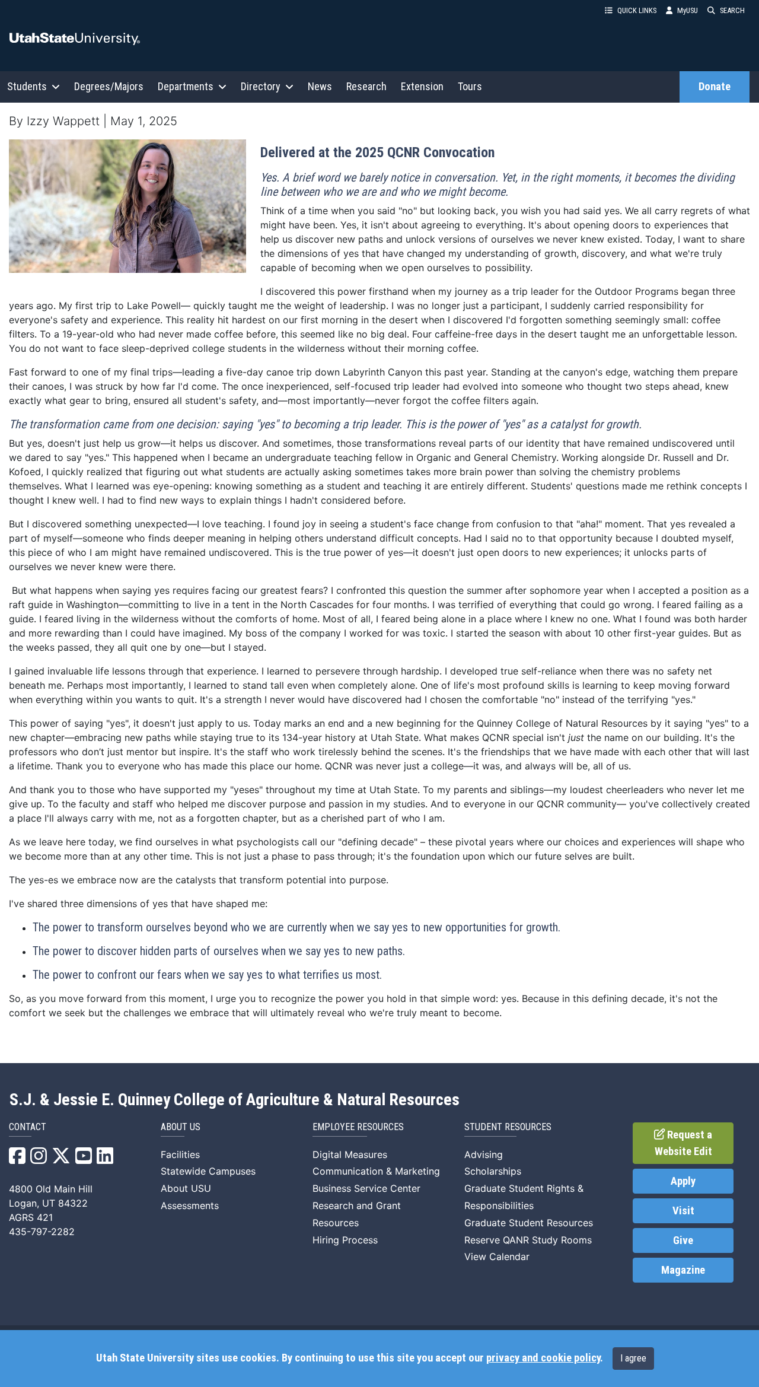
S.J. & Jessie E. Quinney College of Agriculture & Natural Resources (234, 1100)
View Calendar (497, 1256)
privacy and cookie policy (543, 1357)
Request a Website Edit (684, 1143)
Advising (483, 1154)
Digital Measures (349, 1154)
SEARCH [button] (732, 10)
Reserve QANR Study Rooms (528, 1240)
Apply (683, 1181)
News (320, 86)
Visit (683, 1210)
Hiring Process (345, 1240)
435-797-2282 (42, 1232)
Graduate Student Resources (528, 1223)
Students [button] (27, 86)
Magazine (683, 1270)
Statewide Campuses (208, 1171)
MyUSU (687, 10)
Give (683, 1240)
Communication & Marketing (376, 1171)
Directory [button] (260, 86)
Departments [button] (185, 86)
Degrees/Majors (108, 86)
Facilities (180, 1154)
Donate (715, 86)
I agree (633, 1358)
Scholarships (492, 1171)
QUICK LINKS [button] (636, 10)
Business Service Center (366, 1188)
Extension (422, 86)
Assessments (190, 1205)
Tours (470, 86)
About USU (186, 1188)
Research (366, 86)
